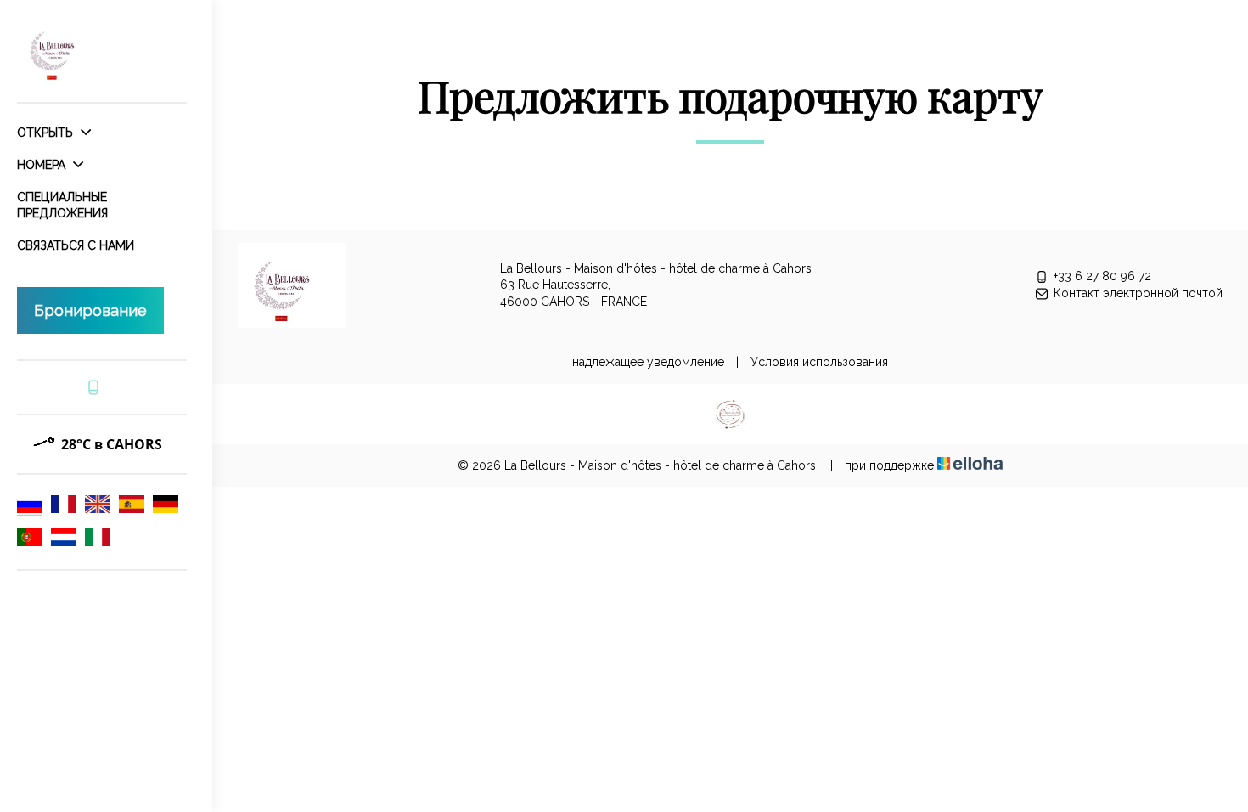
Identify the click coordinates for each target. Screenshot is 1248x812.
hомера (43, 165)
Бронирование (90, 310)
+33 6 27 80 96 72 (1102, 276)
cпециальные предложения (62, 204)
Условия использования (819, 362)
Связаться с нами (75, 245)
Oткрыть (46, 132)
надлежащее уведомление (648, 362)
